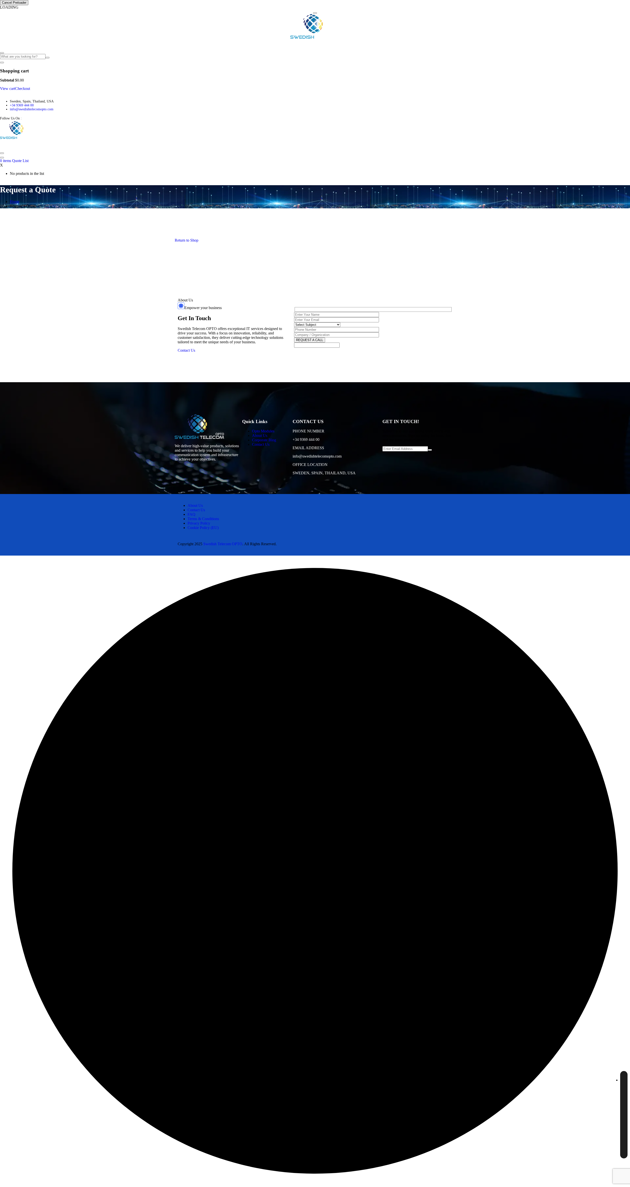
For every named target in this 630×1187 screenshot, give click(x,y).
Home (14, 201)
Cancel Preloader (14, 2)
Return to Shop (186, 240)
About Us (39, 44)
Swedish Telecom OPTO (222, 544)
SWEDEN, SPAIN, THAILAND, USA (324, 473)
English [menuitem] (613, 1079)
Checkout (22, 88)
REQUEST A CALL (309, 340)
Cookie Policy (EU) (203, 528)
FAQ (81, 44)
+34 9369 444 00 (22, 105)
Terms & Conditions (203, 519)
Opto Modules (12, 44)
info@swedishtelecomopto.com (31, 109)
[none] (624, 1114)
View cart (7, 88)
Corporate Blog (62, 44)
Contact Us (97, 44)
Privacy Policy (199, 523)
